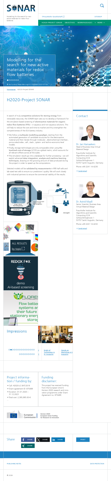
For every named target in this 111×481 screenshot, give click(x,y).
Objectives (70, 23)
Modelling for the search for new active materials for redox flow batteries (19, 19)
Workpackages (85, 23)
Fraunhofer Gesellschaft (52, 16)
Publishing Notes (14, 464)
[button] (8, 80)
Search (102, 5)
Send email (82, 171)
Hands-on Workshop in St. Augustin (60, 352)
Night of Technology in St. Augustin (42, 352)
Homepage (11, 89)
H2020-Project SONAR (52, 23)
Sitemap (98, 17)
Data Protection (97, 464)
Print (83, 440)
